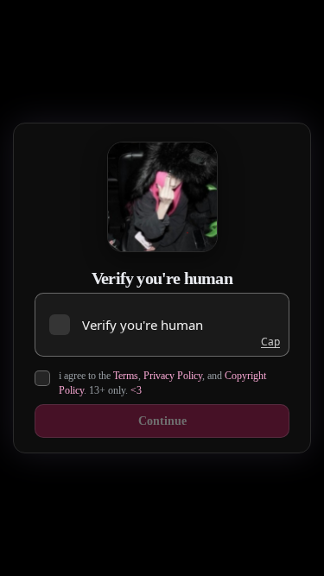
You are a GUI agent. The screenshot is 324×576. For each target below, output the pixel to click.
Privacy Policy (172, 376)
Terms (125, 376)
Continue (162, 420)
